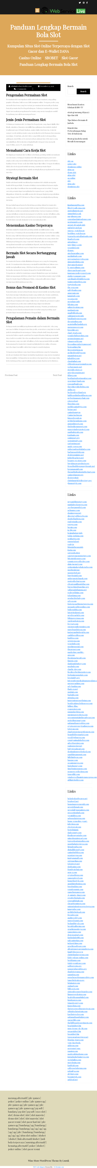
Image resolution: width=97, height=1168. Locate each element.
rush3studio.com (75, 521)
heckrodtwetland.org (77, 392)
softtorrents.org (74, 966)
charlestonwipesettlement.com (81, 731)
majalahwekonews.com (77, 504)
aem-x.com (72, 872)
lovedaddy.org (74, 677)
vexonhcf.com (73, 247)
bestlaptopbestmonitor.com (79, 378)
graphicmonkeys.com (77, 929)
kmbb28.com (73, 1065)
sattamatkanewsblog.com (78, 723)
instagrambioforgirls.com (78, 632)
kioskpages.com (74, 1000)
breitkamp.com (74, 960)
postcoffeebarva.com (76, 581)
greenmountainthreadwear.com (81, 717)
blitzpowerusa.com (76, 618)
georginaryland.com (76, 381)
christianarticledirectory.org (80, 480)
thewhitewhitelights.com (78, 386)
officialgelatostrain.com (77, 1011)
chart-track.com (74, 333)
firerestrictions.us (75, 350)
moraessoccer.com (75, 327)
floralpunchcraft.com (77, 658)
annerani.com (73, 293)
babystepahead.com (76, 748)
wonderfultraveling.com (78, 335)
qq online (71, 178)
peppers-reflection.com (78, 771)
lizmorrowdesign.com (77, 994)
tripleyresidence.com (77, 963)
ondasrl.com (73, 986)
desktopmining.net (76, 455)
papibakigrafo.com (75, 432)
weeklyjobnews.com (76, 737)
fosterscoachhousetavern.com (80, 604)
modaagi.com (73, 310)
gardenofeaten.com (76, 621)
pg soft (39, 1108)
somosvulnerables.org (77, 969)
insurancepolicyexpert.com (79, 273)
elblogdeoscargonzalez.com (80, 364)
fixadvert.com (73, 239)
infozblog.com (74, 358)
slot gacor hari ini (31, 1121)
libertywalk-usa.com (76, 208)
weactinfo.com (74, 643)
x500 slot (40, 1111)
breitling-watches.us (76, 233)
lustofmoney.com (75, 766)
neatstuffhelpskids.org (77, 324)
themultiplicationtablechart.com (81, 472)
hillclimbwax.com (75, 757)
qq (32, 1125)
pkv (69, 181)
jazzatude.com (74, 296)
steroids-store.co (75, 369)
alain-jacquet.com (75, 564)
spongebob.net (74, 572)
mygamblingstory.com (77, 501)
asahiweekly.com (75, 917)
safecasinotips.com (75, 940)
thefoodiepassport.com (77, 426)
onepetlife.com (74, 1020)
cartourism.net (74, 443)
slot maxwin (37, 1115)
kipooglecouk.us (75, 418)
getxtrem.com (74, 641)
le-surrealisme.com (76, 267)
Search (70, 86)
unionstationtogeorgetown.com (81, 906)
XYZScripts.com (59, 1167)
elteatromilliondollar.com (78, 584)
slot (10, 1115)
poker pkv (72, 164)
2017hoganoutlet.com (77, 507)
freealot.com (73, 915)
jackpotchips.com (75, 943)
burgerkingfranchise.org (78, 587)
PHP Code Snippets (39, 1167)
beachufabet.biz (74, 1025)
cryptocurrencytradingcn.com (80, 726)
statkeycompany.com (77, 276)
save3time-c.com (75, 244)
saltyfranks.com (74, 290)
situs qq (71, 169)
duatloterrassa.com (76, 971)
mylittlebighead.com (76, 912)
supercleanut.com (75, 920)
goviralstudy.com (75, 440)
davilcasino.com (74, 866)
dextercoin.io (73, 477)
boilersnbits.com (75, 609)
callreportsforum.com (77, 1068)
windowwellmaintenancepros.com (82, 777)
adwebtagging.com (76, 743)
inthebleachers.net (76, 457)
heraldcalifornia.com (76, 926)
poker (11, 1101)
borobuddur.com (75, 886)
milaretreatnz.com (75, 307)
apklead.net (73, 1079)
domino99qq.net (74, 513)
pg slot (22, 1111)
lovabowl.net (73, 801)
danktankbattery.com (77, 663)
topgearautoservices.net (78, 1037)
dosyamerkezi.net (75, 264)
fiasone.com (73, 660)
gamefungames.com (76, 892)
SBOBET (51, 57)
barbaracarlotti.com (76, 452)
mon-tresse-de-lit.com (77, 1028)
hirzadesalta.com (75, 846)
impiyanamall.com (75, 858)
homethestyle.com (75, 881)
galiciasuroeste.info (76, 315)
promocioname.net (75, 338)
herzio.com (72, 527)
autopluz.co (73, 242)
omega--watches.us (76, 230)
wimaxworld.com (75, 341)
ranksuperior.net (75, 746)
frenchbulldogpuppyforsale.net (81, 466)
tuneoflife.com (74, 774)
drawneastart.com (75, 935)
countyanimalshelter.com (78, 740)
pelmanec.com (74, 510)
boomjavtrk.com (74, 1076)
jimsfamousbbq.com (76, 205)
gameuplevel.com (75, 878)
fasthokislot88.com (76, 937)
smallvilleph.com (75, 313)
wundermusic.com (75, 889)
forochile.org (73, 330)
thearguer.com (74, 649)
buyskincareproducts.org (78, 463)
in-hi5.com (72, 530)
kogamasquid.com (75, 469)
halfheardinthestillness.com (80, 395)
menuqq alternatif (17, 1098)
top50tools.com (74, 284)
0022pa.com (73, 298)
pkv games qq (38, 1101)
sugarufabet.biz (74, 1031)
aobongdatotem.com (76, 818)
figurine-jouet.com (75, 1040)
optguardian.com (75, 861)
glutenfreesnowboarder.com (80, 991)
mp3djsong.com (74, 216)
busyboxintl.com (75, 575)
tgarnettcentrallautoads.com (80, 236)
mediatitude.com (75, 256)
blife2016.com (73, 988)
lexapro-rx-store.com (77, 460)
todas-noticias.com (75, 535)
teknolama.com (74, 595)
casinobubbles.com (76, 852)
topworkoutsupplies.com (78, 841)
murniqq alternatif (35, 1142)
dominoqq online (75, 166)
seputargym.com (75, 855)
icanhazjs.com (73, 435)
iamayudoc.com (74, 909)
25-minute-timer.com (77, 895)
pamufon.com (73, 974)
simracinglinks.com (76, 261)
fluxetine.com (73, 403)
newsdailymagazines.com (78, 810)
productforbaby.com (76, 598)
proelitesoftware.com (77, 946)
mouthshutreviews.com (78, 844)
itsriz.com (72, 550)
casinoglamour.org (75, 475)
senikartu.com (74, 538)
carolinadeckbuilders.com (79, 279)
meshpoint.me (74, 570)
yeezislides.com (74, 815)
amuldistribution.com (77, 883)
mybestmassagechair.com (78, 398)
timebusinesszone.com (77, 768)
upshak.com (73, 692)
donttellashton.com (76, 518)
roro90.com (72, 524)
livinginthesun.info (75, 547)
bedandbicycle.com (76, 923)
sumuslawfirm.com (76, 712)
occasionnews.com (75, 763)
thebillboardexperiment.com (80, 1022)
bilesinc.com (73, 304)
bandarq (12, 1111)
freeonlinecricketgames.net (79, 344)
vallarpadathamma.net (77, 589)
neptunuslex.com (75, 222)
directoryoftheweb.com (78, 516)
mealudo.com (73, 666)
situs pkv (71, 183)
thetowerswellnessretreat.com (81, 1008)
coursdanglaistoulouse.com (79, 219)
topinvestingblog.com (77, 281)
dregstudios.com (75, 321)
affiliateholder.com (75, 780)
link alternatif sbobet (29, 1138)
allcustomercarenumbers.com (80, 949)
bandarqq (24, 1125)
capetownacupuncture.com (79, 555)
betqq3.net (72, 409)
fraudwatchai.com (75, 869)
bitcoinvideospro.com (77, 558)
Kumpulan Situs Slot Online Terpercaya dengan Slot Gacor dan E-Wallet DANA (48, 49)
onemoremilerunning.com (79, 626)
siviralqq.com (73, 697)
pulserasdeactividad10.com (79, 449)
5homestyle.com (74, 483)
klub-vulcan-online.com (78, 957)
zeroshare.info (74, 301)
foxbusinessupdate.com (78, 675)
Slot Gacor (70, 57)
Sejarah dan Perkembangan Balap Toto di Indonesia (77, 131)
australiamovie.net (75, 210)
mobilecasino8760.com (77, 406)
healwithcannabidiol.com (78, 997)
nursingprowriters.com (78, 714)
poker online (22, 1101)
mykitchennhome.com (77, 420)
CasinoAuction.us (75, 415)
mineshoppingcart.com (77, 838)
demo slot (72, 172)
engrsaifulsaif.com (75, 900)
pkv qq (70, 161)
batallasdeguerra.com (77, 318)
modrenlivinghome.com (78, 1054)
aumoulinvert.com (75, 423)
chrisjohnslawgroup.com (78, 954)
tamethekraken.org (76, 980)
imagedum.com (74, 1005)
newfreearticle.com (76, 615)
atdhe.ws (71, 389)
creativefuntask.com (76, 898)
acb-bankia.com (74, 686)
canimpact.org (74, 438)
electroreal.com (74, 827)
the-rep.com (73, 287)
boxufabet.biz (73, 1034)
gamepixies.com (74, 932)
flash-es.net (73, 689)
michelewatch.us (75, 227)
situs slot (71, 175)
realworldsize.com (75, 592)
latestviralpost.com (76, 612)
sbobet (42, 1135)
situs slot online (29, 1135)
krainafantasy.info (75, 533)
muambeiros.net (74, 355)
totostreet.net (74, 863)
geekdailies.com (74, 1059)
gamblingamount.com (77, 754)
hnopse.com (73, 760)
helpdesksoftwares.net (77, 798)
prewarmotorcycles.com (78, 259)
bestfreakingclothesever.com (80, 703)
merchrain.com (74, 1062)
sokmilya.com (73, 1071)
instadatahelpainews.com (78, 1057)
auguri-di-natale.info (76, 225)
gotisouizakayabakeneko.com (80, 567)
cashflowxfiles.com (76, 635)
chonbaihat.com (74, 361)
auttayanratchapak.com (77, 578)
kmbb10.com (73, 638)
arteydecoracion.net (76, 372)
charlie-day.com (74, 669)
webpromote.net (75, 367)
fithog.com (72, 375)
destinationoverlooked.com (79, 751)
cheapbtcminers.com (76, 903)
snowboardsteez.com (77, 629)
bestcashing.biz (74, 347)
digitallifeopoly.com (76, 849)
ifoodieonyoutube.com (77, 835)
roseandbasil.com (75, 384)
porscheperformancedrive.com (81, 977)
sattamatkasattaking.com (78, 1017)
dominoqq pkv (74, 186)
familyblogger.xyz (75, 952)
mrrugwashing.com (76, 683)
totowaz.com (73, 729)
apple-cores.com (75, 446)
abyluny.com (73, 1074)
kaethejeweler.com (76, 1014)
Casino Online (30, 57)
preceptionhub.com (76, 812)
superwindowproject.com (78, 429)
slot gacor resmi (31, 1149)
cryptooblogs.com (75, 875)
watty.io (71, 544)
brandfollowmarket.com (78, 734)
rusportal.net (73, 541)
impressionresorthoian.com (79, 700)
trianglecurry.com (75, 1003)
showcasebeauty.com (77, 270)
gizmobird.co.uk (74, 213)
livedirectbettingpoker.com (79, 672)
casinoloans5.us (74, 412)
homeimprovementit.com (78, 804)
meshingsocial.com (75, 646)
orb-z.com (72, 601)
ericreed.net (73, 401)
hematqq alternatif (18, 1145)
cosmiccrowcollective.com (79, 561)
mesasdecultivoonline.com (79, 607)
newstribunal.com (75, 807)
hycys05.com (73, 624)
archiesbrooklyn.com (77, 352)
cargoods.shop (74, 553)
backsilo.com (73, 694)
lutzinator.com (74, 983)
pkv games (34, 1098)
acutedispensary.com (76, 720)
